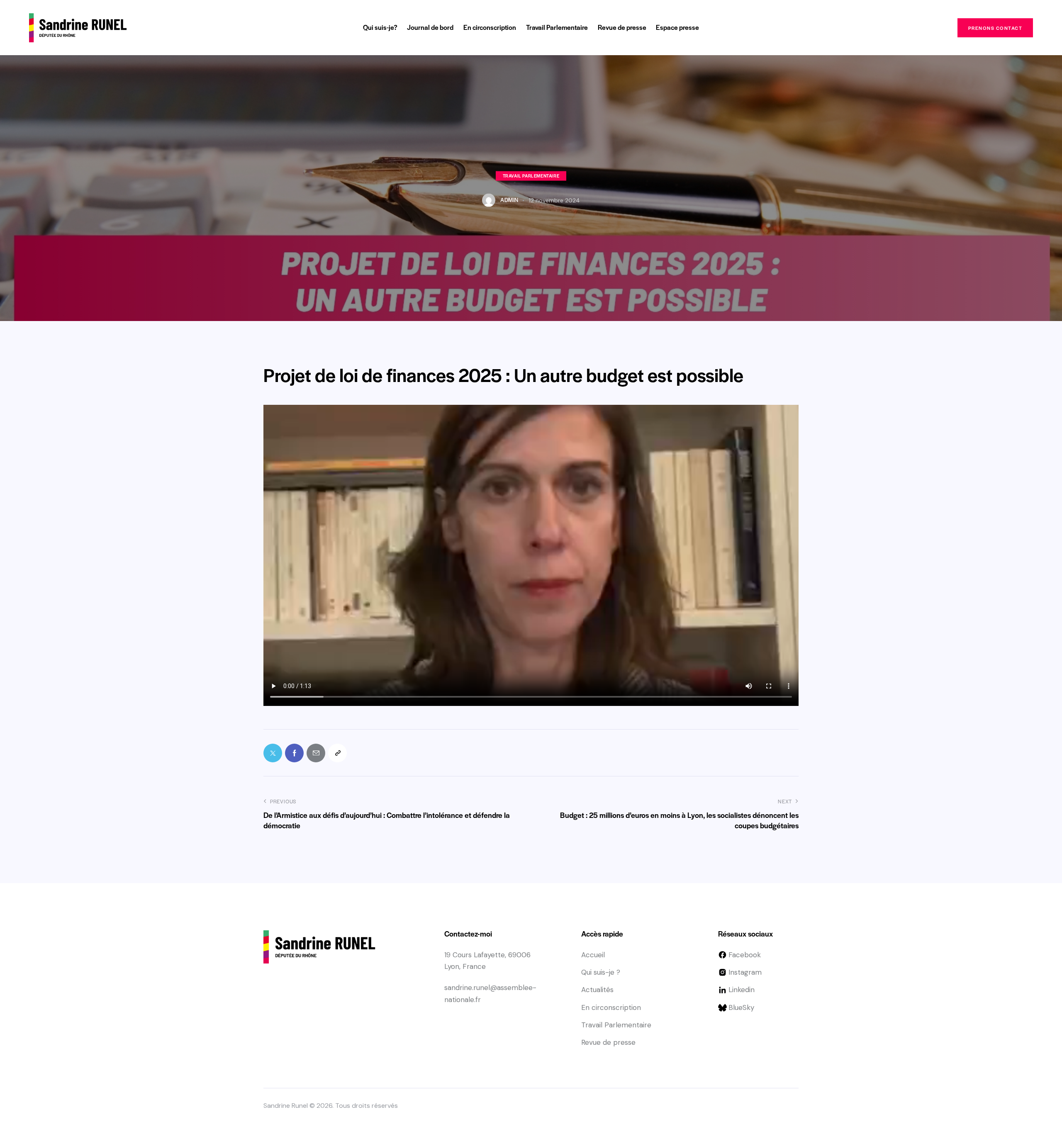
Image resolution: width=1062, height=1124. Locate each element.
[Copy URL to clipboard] (337, 753)
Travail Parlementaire (531, 176)
